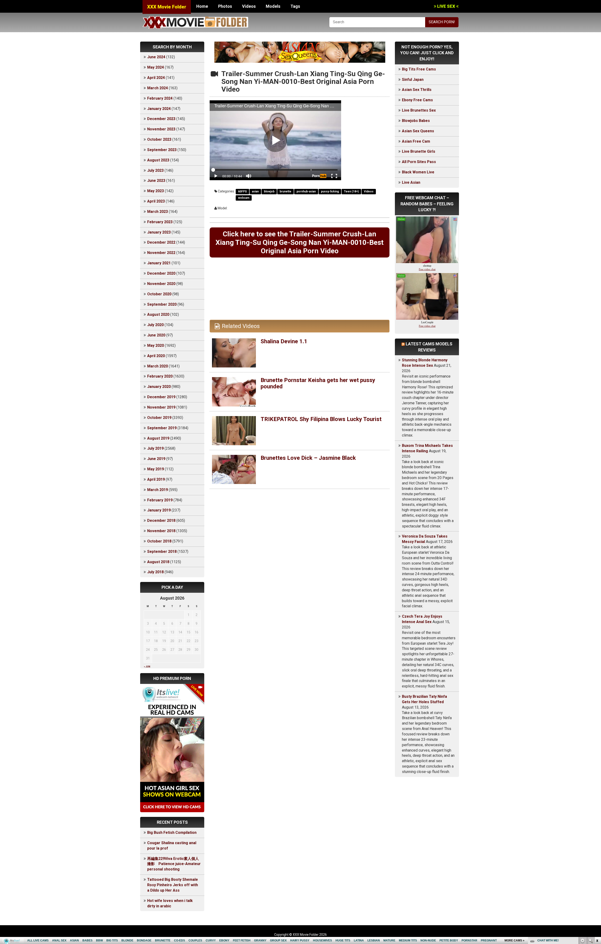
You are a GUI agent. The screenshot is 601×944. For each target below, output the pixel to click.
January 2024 (159, 108)
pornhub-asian (306, 191)
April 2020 (156, 356)
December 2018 (161, 520)
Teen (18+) (351, 191)
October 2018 (159, 541)
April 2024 (156, 77)
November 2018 (161, 531)
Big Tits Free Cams (419, 69)
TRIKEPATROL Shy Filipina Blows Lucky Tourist (321, 419)
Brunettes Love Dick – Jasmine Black (308, 458)
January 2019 (159, 510)
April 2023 (156, 201)
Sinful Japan (413, 79)
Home (202, 6)
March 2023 (157, 211)
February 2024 (160, 98)
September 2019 (162, 428)
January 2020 (159, 386)
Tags (295, 6)
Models (273, 6)
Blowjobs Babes (416, 120)
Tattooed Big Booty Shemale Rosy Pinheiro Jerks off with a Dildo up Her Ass (172, 885)
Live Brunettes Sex (419, 110)
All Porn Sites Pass (419, 162)
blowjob (269, 191)
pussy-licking (330, 191)
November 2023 (161, 129)
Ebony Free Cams (417, 100)
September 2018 (162, 551)
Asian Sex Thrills (416, 89)
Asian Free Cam (416, 141)
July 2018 (155, 572)
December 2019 (161, 397)
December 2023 (161, 119)
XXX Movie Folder (166, 7)
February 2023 (160, 222)
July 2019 (155, 448)
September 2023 (162, 150)
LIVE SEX (446, 6)
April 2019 (156, 479)
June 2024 (156, 57)
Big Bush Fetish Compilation (171, 832)
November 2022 (161, 252)
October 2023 (159, 139)
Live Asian (411, 182)
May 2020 (155, 345)
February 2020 (160, 376)
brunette (285, 191)
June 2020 (156, 335)
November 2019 (161, 407)
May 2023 (155, 191)
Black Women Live (418, 172)
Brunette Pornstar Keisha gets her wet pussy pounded (318, 383)
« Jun (147, 666)
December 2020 (161, 273)
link (597, 871)
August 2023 (158, 160)
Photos (225, 6)
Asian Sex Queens (418, 131)
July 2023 (155, 170)
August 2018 (158, 562)
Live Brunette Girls (418, 151)
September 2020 (162, 304)
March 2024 (157, 88)
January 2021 (159, 263)
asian (255, 191)
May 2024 (155, 67)
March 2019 (157, 490)
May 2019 (155, 469)
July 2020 (155, 325)
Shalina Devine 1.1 (284, 341)
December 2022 (161, 242)
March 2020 (157, 366)
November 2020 (161, 283)
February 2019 (160, 500)
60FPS (242, 191)
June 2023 (156, 180)
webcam (243, 197)
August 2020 (158, 314)
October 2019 (159, 417)
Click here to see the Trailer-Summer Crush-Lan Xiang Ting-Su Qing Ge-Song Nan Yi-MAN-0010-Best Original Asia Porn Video (300, 242)
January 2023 (159, 232)
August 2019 (158, 438)
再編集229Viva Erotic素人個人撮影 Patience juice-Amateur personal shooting (174, 864)
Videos (249, 6)
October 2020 (159, 294)
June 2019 (156, 458)
